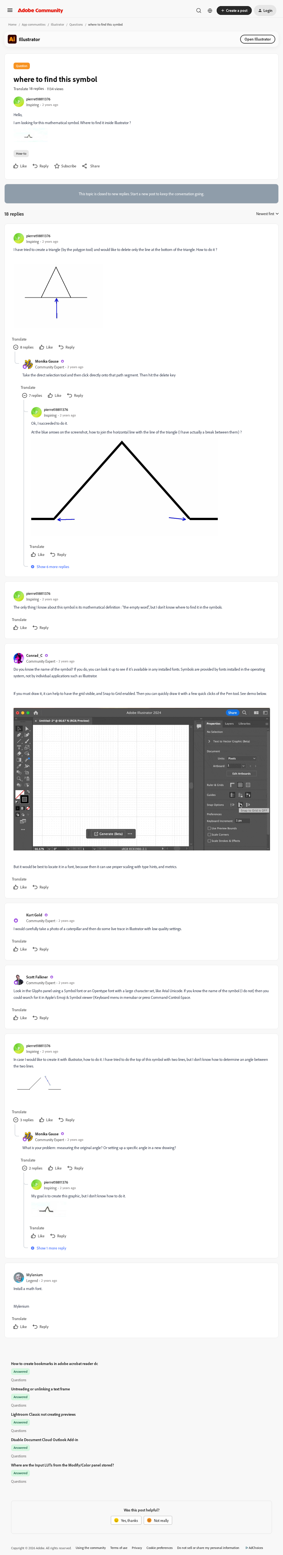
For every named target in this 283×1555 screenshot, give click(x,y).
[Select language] (210, 10)
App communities (34, 24)
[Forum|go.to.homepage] (40, 10)
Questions (76, 24)
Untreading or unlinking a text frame (40, 1389)
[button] (10, 12)
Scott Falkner (37, 977)
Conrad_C (34, 655)
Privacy (137, 1548)
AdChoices (256, 1548)
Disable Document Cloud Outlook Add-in (44, 1439)
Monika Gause (47, 361)
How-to (21, 153)
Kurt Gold (34, 914)
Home (12, 24)
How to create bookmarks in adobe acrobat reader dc (54, 1363)
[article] (141, 292)
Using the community (91, 1548)
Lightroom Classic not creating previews (43, 1414)
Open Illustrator (258, 39)
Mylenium (34, 1274)
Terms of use (118, 1548)
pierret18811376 (38, 99)
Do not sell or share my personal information (208, 1548)
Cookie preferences (159, 1548)
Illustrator (57, 24)
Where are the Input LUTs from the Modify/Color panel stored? (62, 1465)
